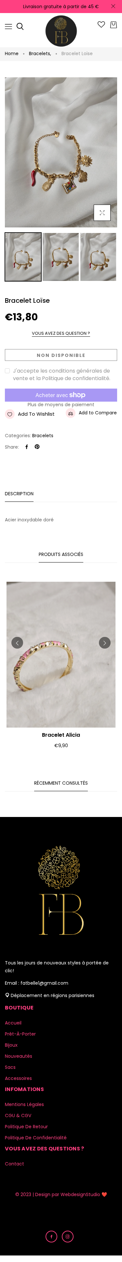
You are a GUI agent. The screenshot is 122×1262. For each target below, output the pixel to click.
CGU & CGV (18, 1115)
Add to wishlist (36, 413)
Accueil (13, 1023)
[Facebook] (26, 447)
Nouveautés (18, 1056)
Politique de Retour (26, 1126)
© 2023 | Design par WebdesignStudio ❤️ (61, 1194)
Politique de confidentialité (36, 1137)
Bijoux (11, 1045)
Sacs (10, 1067)
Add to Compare (98, 412)
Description (19, 493)
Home (12, 53)
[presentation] (17, 643)
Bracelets (40, 53)
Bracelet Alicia (61, 735)
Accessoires (18, 1078)
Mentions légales (24, 1104)
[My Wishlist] (101, 26)
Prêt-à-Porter (20, 1034)
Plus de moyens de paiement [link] (61, 405)
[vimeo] (37, 447)
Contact (14, 1164)
